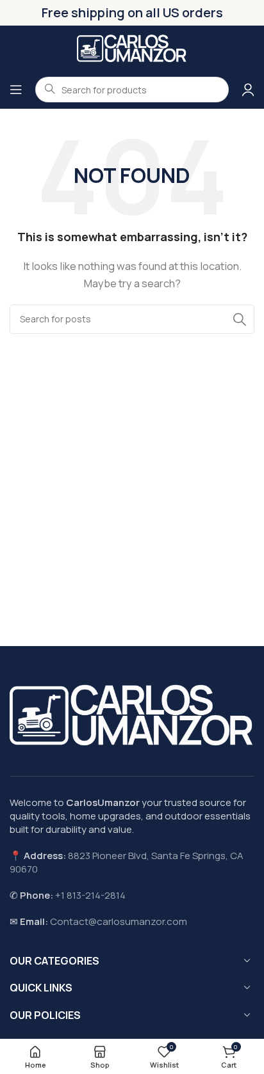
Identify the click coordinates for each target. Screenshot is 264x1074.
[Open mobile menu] (16, 89)
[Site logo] (132, 47)
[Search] (239, 319)
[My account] (248, 89)
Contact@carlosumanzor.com (118, 921)
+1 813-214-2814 (90, 895)
